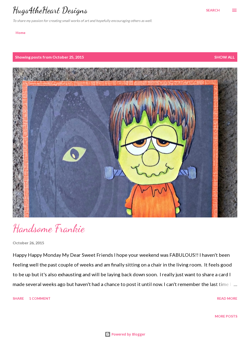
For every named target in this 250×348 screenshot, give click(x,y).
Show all (224, 57)
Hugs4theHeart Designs (50, 10)
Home (20, 33)
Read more (227, 298)
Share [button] (18, 298)
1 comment (40, 298)
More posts (226, 316)
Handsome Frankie (48, 228)
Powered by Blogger (128, 334)
